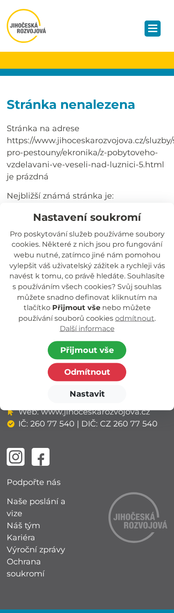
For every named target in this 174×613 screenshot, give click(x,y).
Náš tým (23, 525)
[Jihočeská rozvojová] (26, 26)
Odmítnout (87, 372)
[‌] (16, 457)
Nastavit (87, 394)
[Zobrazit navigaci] (153, 29)
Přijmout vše (87, 350)
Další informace (87, 328)
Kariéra (21, 538)
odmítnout (134, 318)
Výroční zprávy (36, 550)
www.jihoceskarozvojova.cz (95, 412)
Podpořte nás (34, 482)
